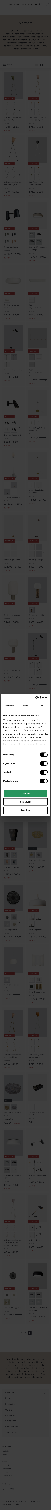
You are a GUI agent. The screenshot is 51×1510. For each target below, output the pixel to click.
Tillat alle (25, 793)
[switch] (44, 763)
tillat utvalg (25, 802)
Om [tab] (41, 705)
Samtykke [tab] (9, 705)
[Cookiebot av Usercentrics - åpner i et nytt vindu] (36, 698)
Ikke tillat (25, 810)
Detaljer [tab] (25, 705)
